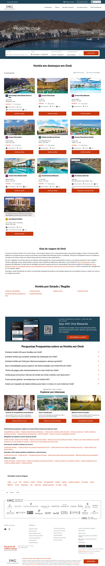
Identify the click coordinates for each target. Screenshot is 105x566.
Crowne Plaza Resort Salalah (84, 137)
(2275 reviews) (84, 103)
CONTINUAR (91, 561)
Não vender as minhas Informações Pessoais (87, 539)
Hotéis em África (26, 463)
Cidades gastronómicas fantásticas (32, 432)
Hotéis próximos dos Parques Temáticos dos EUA (67, 447)
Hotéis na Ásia (20, 461)
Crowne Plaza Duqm (48, 95)
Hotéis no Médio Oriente (12, 463)
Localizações (48, 7)
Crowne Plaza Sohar (15, 137)
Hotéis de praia (9, 439)
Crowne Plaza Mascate (82, 95)
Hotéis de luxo (23, 455)
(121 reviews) (18, 104)
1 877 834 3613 (22, 547)
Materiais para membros (60, 537)
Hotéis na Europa (9, 461)
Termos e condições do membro (86, 528)
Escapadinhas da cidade (12, 432)
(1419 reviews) (51, 145)
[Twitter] (9, 529)
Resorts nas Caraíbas (22, 439)
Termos (33, 563)
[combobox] (18, 55)
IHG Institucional (58, 540)
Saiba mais (82, 551)
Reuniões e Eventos (68, 7)
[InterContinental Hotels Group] (9, 7)
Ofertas (57, 7)
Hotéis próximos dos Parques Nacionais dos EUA (34, 447)
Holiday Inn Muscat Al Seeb (51, 137)
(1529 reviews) (84, 145)
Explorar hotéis (33, 531)
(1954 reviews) (51, 183)
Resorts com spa (55, 434)
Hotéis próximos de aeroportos (27, 434)
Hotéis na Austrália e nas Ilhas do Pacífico (40, 461)
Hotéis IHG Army (58, 533)
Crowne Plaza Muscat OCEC (18, 175)
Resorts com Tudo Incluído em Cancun (60, 439)
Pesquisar (91, 53)
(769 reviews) (18, 145)
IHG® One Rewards (95, 7)
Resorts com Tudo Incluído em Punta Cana (44, 441)
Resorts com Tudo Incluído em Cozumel (86, 439)
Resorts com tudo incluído (38, 439)
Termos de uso (82, 533)
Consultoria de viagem (59, 530)
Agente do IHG (33, 540)
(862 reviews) (51, 103)
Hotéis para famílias (10, 447)
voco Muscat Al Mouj (15, 219)
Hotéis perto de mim (10, 455)
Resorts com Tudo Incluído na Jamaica (16, 441)
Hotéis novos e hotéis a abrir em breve (57, 432)
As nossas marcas (82, 7)
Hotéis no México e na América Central (67, 461)
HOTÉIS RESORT (43, 434)
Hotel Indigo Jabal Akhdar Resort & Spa (20, 96)
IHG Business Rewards (59, 528)
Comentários (81, 542)
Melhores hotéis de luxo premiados (86, 455)
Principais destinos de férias (38, 455)
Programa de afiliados (34, 538)
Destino (8, 51)
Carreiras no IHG (33, 528)
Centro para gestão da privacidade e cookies (87, 536)
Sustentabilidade (58, 535)
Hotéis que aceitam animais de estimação (61, 455)
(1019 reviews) (18, 183)
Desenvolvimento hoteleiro (36, 535)
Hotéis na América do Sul (89, 461)
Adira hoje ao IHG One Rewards (64, 266)
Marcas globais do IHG (35, 533)
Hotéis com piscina (77, 432)
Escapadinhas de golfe (68, 434)
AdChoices (81, 530)
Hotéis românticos (90, 432)
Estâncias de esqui (10, 434)
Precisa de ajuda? (12, 2)
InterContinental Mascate (50, 175)
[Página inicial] (7, 492)
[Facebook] (5, 529)
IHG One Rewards (83, 262)
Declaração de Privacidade (34, 564)
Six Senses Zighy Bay (82, 175)
